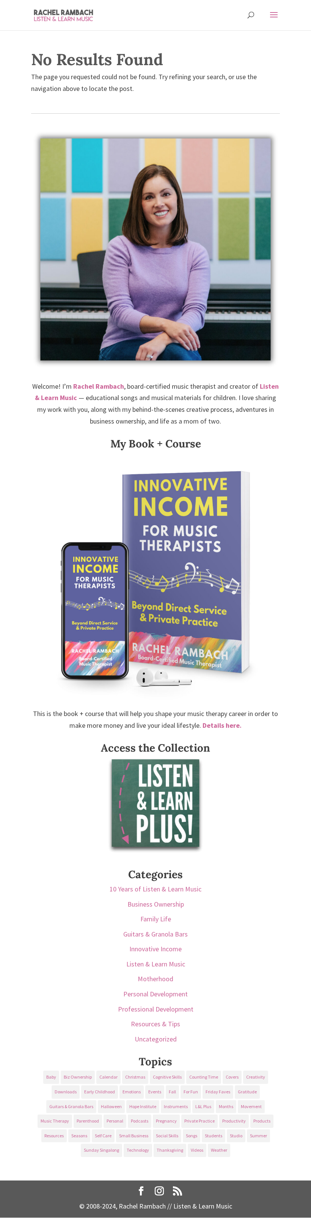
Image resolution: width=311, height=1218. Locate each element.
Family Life (155, 919)
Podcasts (139, 1121)
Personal (115, 1121)
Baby (51, 1077)
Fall (172, 1091)
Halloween (111, 1106)
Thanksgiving (170, 1150)
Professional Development (155, 1009)
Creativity (255, 1077)
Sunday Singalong (101, 1150)
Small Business (133, 1135)
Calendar (108, 1077)
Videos (197, 1150)
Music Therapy (55, 1121)
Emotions (132, 1091)
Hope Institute (142, 1106)
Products (261, 1121)
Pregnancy (166, 1121)
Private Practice (199, 1121)
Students (213, 1135)
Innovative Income (155, 948)
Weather (219, 1150)
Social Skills (167, 1135)
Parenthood (88, 1121)
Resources (54, 1135)
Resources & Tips (155, 1023)
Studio (236, 1135)
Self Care (103, 1135)
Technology (138, 1150)
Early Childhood (99, 1091)
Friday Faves (218, 1091)
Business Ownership (155, 904)
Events (154, 1091)
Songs (191, 1135)
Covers (232, 1077)
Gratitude (247, 1091)
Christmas (135, 1077)
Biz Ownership (78, 1077)
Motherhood (155, 978)
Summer (258, 1135)
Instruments (176, 1106)
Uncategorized (156, 1039)
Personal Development (155, 994)
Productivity (234, 1121)
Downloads (66, 1091)
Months (226, 1106)
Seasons (79, 1135)
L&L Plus (203, 1106)
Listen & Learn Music (155, 964)
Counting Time (203, 1077)
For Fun (191, 1091)
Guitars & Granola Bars (155, 934)
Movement (251, 1106)
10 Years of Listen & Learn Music (155, 889)
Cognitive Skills (167, 1077)
